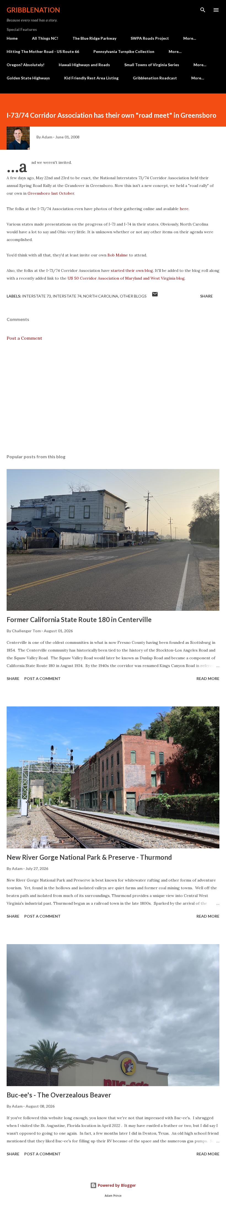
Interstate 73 (36, 296)
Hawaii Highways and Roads (84, 64)
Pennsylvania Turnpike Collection (123, 51)
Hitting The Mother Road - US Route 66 (43, 51)
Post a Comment (24, 338)
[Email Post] (155, 296)
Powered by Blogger (116, 1185)
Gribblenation (33, 10)
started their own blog (132, 270)
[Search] (203, 10)
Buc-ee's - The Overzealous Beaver (59, 1095)
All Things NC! (45, 38)
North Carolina (100, 296)
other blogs (133, 296)
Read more (208, 678)
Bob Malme (117, 255)
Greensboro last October (51, 193)
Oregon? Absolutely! (25, 64)
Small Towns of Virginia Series (151, 64)
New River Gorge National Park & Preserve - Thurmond (89, 857)
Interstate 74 (67, 296)
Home (12, 38)
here (184, 208)
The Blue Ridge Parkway (94, 38)
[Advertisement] (113, 397)
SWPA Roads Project (150, 38)
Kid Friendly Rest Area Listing (91, 78)
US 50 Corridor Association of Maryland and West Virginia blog (126, 278)
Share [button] (206, 296)
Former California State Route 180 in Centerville (79, 619)
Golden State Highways (28, 78)
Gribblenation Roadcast (155, 78)
